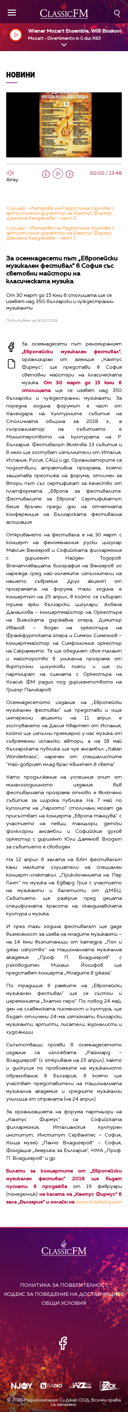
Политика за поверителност (64, 1285)
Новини (20, 74)
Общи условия (64, 1303)
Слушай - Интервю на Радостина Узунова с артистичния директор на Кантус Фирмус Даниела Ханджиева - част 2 (60, 213)
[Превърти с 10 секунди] (46, 174)
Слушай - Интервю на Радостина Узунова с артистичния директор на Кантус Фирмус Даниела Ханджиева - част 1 (60, 233)
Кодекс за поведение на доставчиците (64, 1294)
